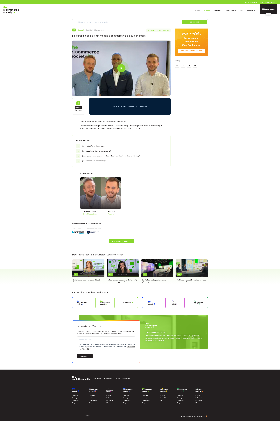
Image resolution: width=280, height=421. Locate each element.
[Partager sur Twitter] (189, 65)
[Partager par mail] (195, 65)
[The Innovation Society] (164, 390)
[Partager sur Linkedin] (177, 65)
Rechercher (194, 22)
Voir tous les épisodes (120, 241)
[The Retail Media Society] (93, 390)
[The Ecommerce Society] (147, 390)
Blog (241, 10)
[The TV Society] (75, 390)
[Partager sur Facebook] (183, 65)
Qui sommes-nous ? (268, 2)
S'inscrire (83, 356)
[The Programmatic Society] (268, 9)
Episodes (207, 10)
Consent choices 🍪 (200, 416)
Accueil (197, 10)
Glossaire (251, 10)
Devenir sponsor (251, 2)
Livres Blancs (231, 10)
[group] (88, 271)
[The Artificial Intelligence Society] (109, 390)
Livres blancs (109, 378)
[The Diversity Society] (199, 390)
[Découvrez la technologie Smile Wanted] (191, 42)
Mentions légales (187, 416)
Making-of (218, 10)
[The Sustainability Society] (182, 390)
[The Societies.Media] (11, 10)
